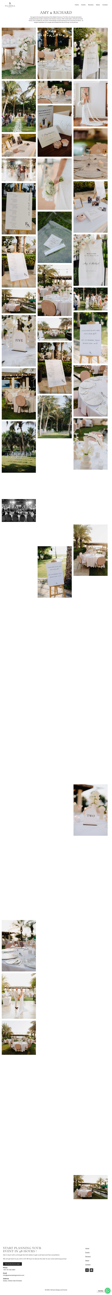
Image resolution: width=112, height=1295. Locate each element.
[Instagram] (87, 1270)
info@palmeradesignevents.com (13, 1275)
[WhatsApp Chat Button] (107, 1290)
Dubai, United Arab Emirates (12, 1281)
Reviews (90, 5)
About (98, 5)
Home (77, 5)
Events (83, 5)
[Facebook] (91, 1270)
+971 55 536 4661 (9, 1270)
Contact (105, 5)
